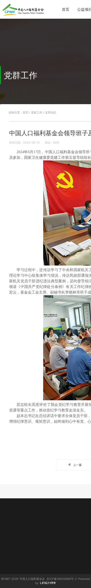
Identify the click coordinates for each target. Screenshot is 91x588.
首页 (65, 9)
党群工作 (36, 112)
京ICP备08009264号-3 (61, 579)
